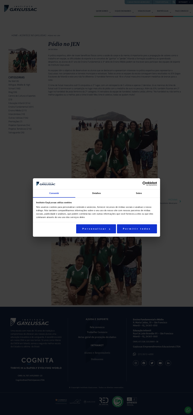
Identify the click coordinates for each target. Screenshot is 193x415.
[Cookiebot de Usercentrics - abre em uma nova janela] (144, 184)
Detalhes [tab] (96, 193)
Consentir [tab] (54, 193)
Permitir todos (137, 229)
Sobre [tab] (139, 193)
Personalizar (94, 229)
